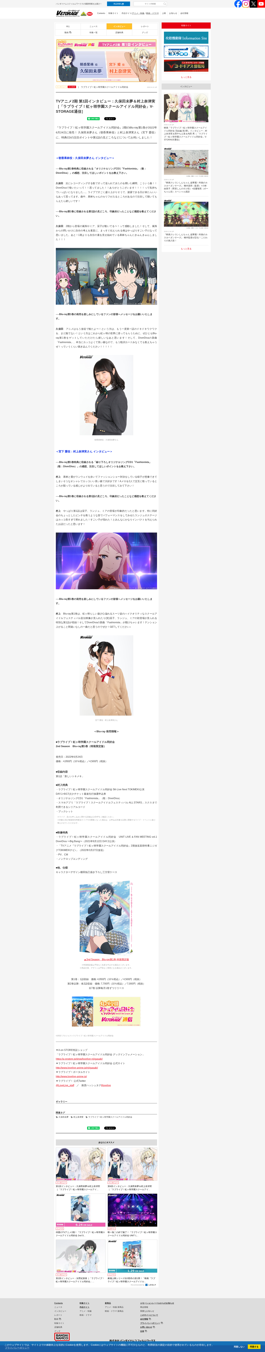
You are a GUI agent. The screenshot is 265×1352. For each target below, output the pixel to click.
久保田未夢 (64, 1117)
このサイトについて (149, 1315)
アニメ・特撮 (138, 13)
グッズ (145, 32)
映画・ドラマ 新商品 (114, 1311)
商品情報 (144, 1307)
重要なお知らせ (147, 1311)
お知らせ (173, 13)
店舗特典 (119, 32)
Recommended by (138, 1285)
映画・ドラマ (152, 13)
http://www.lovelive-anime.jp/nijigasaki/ (77, 1067)
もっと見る (186, 77)
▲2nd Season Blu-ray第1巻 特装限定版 (106, 959)
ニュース (94, 26)
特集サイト (113, 13)
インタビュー (119, 26)
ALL (68, 26)
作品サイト (85, 1307)
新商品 (108, 1303)
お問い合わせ (146, 1327)
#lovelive (106, 1085)
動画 (67, 32)
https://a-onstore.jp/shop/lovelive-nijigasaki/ (79, 1059)
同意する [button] (254, 1346)
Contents (101, 13)
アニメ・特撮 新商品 (114, 1307)
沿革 (142, 1331)
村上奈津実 (78, 1117)
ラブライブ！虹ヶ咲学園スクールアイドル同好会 (110, 1117)
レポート (145, 26)
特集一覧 (94, 32)
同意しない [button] (239, 1346)
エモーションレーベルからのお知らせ (157, 1303)
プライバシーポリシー (150, 1323)
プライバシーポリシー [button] (17, 1347)
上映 (164, 13)
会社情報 (184, 13)
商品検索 (117, 4)
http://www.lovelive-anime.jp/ (71, 1076)
